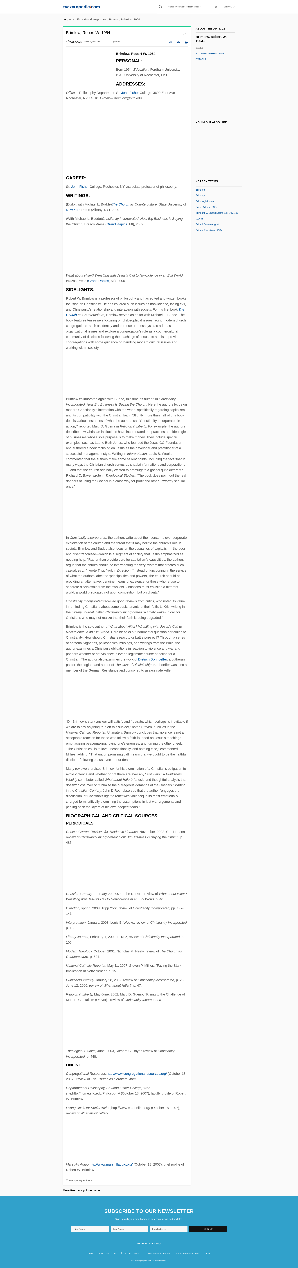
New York (73, 210)
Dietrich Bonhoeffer (152, 659)
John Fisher (130, 93)
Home (90, 1253)
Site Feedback (132, 1253)
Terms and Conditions (187, 1253)
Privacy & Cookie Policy (157, 1253)
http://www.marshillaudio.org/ (111, 1164)
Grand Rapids (116, 224)
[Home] (81, 7)
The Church (120, 204)
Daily (207, 1253)
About (210, 53)
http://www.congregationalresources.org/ (137, 1074)
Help (116, 1253)
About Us (104, 1253)
